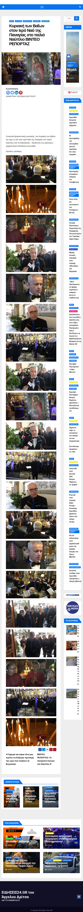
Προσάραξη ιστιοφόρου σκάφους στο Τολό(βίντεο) (74, 176)
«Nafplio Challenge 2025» (11, 799)
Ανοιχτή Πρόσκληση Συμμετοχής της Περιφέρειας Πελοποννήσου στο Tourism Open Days (75, 231)
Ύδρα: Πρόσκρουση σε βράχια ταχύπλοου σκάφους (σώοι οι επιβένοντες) (74, 290)
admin (71, 78)
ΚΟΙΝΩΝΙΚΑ (37, 21)
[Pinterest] (21, 93)
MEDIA (11, 21)
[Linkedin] (16, 93)
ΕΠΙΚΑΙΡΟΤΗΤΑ (27, 21)
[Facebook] (8, 93)
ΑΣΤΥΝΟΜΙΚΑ (48, 787)
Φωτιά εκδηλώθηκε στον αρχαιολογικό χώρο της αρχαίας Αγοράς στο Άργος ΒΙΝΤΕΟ (74, 546)
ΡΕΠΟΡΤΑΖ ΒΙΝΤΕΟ (70, 65)
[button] (80, 7)
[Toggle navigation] (42, 7)
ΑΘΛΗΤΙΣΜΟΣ (10, 790)
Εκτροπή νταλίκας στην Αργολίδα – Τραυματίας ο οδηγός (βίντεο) (75, 576)
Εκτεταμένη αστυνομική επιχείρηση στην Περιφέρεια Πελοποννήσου (61, 838)
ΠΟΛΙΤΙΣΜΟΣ (45, 21)
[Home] (3, 7)
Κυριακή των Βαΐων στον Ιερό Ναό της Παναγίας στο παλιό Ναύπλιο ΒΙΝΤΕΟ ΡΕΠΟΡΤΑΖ (27, 34)
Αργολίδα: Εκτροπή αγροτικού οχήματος (50, 797)
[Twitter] (12, 93)
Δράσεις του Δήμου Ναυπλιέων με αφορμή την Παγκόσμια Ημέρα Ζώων (31, 789)
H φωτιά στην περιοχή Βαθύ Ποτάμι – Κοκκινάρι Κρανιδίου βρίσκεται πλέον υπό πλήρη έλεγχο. (73, 508)
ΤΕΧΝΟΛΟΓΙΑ (73, 311)
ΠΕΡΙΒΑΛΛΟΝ (71, 62)
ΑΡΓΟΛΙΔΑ (18, 21)
